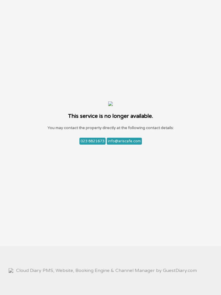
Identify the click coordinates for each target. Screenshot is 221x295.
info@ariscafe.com (124, 141)
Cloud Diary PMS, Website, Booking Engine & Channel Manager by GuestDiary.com (106, 270)
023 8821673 (92, 141)
